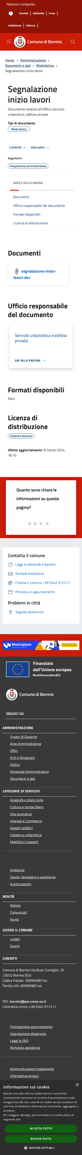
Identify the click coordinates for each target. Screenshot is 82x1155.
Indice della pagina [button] (28, 182)
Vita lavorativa (21, 814)
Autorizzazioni (20, 884)
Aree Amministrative (25, 743)
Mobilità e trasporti (24, 841)
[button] (41, 1148)
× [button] (77, 1084)
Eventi (15, 946)
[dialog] (41, 1117)
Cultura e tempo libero (26, 807)
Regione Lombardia (21, 4)
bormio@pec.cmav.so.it (28, 1001)
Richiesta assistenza (25, 1047)
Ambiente (17, 870)
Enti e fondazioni (22, 757)
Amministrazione (33, 60)
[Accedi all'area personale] (11, 13)
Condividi (15, 147)
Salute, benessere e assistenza (33, 877)
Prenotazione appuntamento (31, 1026)
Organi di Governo (23, 736)
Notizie (15, 905)
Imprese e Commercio (26, 821)
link (18, 1119)
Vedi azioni (38, 147)
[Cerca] (72, 42)
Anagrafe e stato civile (26, 800)
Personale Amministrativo (29, 771)
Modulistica (45, 65)
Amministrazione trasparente (32, 1068)
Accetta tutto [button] (41, 1128)
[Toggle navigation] (8, 41)
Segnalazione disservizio (28, 1033)
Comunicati (18, 912)
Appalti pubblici (21, 828)
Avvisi (14, 919)
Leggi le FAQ (19, 1040)
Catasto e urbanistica (26, 835)
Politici (15, 764)
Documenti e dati (18, 65)
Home (9, 60)
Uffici (14, 750)
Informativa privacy (24, 1075)
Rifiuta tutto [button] (41, 1139)
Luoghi (15, 939)
